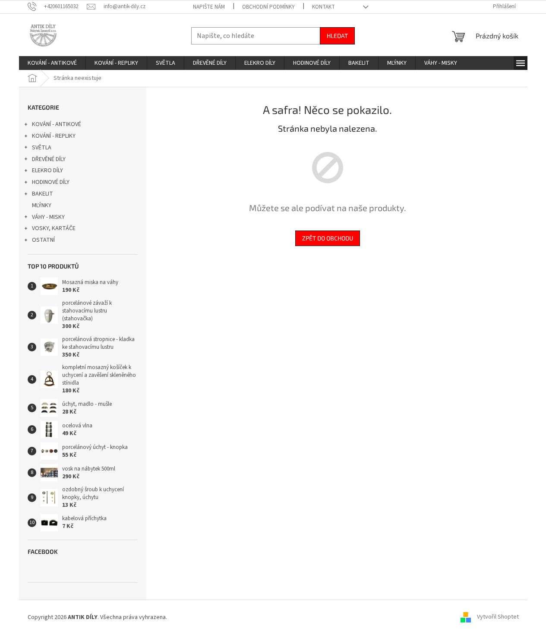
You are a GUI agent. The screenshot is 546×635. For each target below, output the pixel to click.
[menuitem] (52, 63)
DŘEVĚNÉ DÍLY (49, 159)
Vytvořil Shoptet (498, 617)
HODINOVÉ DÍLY (50, 182)
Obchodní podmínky (268, 7)
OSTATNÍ (43, 240)
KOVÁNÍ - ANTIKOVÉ (56, 124)
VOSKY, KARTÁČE (54, 228)
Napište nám (209, 7)
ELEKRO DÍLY (47, 170)
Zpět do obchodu (327, 238)
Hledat (337, 35)
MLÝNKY (41, 205)
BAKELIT (42, 194)
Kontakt (323, 7)
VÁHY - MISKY (48, 217)
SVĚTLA (41, 147)
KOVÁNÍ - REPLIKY (54, 136)
